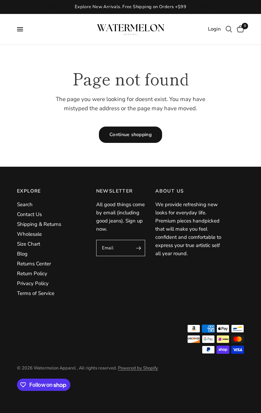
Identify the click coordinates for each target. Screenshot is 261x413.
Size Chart (28, 244)
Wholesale (29, 234)
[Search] (228, 29)
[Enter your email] (138, 248)
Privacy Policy (33, 283)
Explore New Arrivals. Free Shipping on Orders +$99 (131, 7)
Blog (22, 253)
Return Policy (32, 273)
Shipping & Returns (39, 224)
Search (25, 204)
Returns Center (34, 263)
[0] (239, 29)
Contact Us (29, 214)
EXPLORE (29, 191)
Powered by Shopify (138, 368)
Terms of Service (35, 293)
